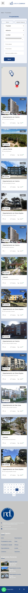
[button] (17, 86)
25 (8, 492)
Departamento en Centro (11, 117)
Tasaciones (17, 551)
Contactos (3, 551)
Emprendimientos (5, 548)
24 (5, 492)
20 (14, 489)
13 (14, 487)
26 (11, 492)
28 (17, 492)
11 (8, 487)
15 (20, 487)
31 (14, 494)
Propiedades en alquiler (6, 544)
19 (11, 489)
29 (20, 492)
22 (20, 489)
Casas (15, 541)
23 (23, 489)
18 (8, 489)
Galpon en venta (13, 561)
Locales (16, 548)
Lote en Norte (7, 149)
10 (5, 487)
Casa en (5, 277)
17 (5, 489)
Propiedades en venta (6, 541)
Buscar (9, 59)
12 (11, 487)
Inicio (2, 12)
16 (23, 487)
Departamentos (18, 538)
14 (17, 487)
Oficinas (16, 544)
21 (17, 489)
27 (14, 492)
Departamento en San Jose (12, 405)
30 (23, 492)
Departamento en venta (15, 568)
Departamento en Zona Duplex (13, 213)
